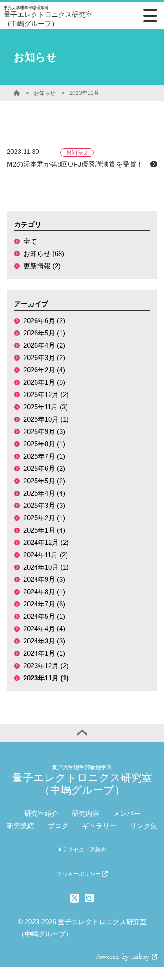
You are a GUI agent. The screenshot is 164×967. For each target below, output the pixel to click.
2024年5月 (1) (44, 616)
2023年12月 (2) (46, 665)
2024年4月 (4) (44, 628)
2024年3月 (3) (44, 641)
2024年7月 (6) (44, 604)
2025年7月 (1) (44, 456)
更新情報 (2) (42, 266)
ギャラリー (99, 826)
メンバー (126, 813)
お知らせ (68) (43, 253)
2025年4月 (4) (44, 493)
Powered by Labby (124, 957)
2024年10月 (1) (46, 567)
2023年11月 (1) (46, 678)
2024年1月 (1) (44, 653)
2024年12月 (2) (46, 542)
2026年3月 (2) (44, 357)
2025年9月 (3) (44, 431)
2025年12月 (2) (46, 394)
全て (30, 241)
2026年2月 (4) (44, 370)
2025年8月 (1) (44, 444)
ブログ (58, 826)
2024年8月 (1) (44, 592)
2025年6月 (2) (44, 468)
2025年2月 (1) (44, 518)
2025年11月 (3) (45, 407)
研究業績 (20, 826)
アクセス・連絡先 (83, 850)
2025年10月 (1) (46, 419)
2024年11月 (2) (45, 555)
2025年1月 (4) (44, 530)
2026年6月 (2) (44, 320)
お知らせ (45, 93)
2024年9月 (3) (44, 579)
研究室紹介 (41, 813)
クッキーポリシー (79, 874)
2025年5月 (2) (44, 481)
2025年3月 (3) (44, 505)
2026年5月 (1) (44, 333)
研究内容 (85, 813)
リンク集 (143, 826)
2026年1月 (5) (44, 382)
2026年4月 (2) (44, 345)
